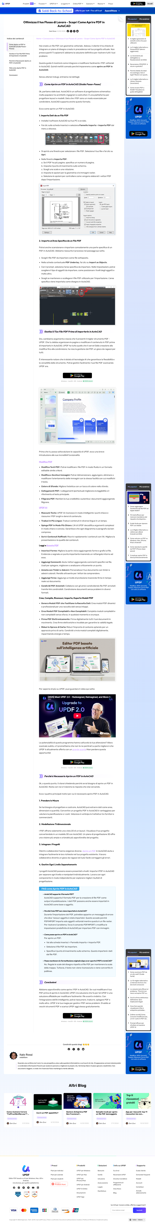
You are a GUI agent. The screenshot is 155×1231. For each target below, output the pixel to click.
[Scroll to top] (150, 1226)
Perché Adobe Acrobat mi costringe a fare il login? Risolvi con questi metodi (138, 73)
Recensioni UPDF (119, 1175)
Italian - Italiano (138, 1220)
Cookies (79, 1220)
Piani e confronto (52, 1220)
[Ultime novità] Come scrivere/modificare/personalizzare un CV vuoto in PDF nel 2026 (139, 1017)
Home (38, 39)
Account (139, 1183)
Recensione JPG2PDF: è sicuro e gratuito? (139, 65)
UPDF (7, 3)
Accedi (149, 4)
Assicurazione (103, 1183)
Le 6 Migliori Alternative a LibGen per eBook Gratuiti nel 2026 (139, 532)
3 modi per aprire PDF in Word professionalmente (139, 556)
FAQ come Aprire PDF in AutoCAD (17, 69)
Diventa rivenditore (120, 1179)
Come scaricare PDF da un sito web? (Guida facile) (138, 974)
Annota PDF (52, 545)
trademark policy (102, 1220)
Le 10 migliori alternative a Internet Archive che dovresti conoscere (139, 983)
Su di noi (116, 1171)
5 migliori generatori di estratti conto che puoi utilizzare (138, 41)
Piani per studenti (57, 1179)
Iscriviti (139, 1210)
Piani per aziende (57, 1175)
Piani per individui (57, 1171)
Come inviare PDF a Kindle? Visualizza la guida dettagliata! (137, 90)
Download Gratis (138, 4)
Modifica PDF (45, 461)
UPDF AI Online (82, 1189)
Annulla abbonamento (141, 1192)
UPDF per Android (83, 1185)
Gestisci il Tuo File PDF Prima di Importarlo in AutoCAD (19, 55)
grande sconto (79, 749)
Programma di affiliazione (118, 1184)
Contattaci (140, 1187)
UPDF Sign (80, 1197)
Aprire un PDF (89, 851)
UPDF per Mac (82, 1175)
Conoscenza (48, 39)
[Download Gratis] (138, 3)
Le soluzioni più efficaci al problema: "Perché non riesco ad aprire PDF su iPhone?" (139, 991)
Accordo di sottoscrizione (67, 1220)
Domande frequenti (143, 1175)
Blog (114, 1193)
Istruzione (101, 1179)
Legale (100, 1187)
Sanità (100, 1175)
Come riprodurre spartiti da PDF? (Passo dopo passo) (138, 549)
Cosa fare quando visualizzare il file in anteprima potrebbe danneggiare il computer (139, 1008)
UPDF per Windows (83, 1171)
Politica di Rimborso (89, 1220)
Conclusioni (13, 75)
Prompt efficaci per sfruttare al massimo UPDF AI (137, 1025)
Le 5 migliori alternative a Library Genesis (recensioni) (139, 81)
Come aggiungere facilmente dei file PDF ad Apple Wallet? (139, 509)
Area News (117, 1189)
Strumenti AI (81, 1193)
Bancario (101, 1171)
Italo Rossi (52, 31)
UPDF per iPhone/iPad (81, 1180)
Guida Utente (141, 1171)
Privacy (43, 1220)
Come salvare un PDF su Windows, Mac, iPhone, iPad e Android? (139, 540)
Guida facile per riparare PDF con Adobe (138, 525)
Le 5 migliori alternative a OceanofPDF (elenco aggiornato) (139, 49)
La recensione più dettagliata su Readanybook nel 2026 (138, 58)
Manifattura (102, 1191)
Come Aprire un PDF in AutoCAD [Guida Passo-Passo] (17, 47)
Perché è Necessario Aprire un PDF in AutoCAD (20, 62)
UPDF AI (43, 507)
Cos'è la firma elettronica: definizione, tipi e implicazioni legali (139, 1000)
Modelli (138, 1179)
